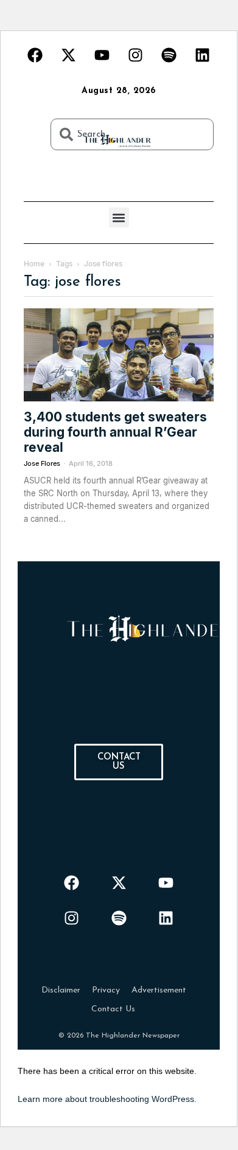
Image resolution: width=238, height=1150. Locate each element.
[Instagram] (136, 55)
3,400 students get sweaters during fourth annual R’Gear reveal (115, 432)
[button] (119, 217)
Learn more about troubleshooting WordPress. (107, 1099)
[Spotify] (169, 55)
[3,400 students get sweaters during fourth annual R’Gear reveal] (119, 354)
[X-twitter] (69, 55)
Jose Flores (42, 463)
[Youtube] (102, 55)
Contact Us (113, 1009)
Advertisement (158, 990)
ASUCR (37, 396)
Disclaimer (60, 990)
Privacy (106, 990)
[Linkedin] (202, 55)
